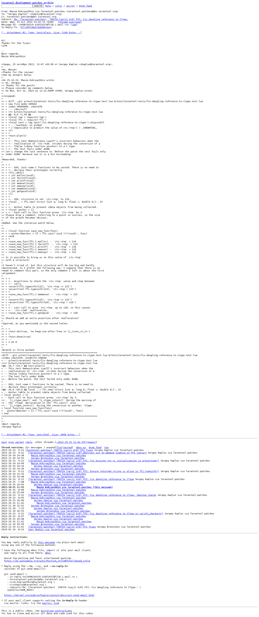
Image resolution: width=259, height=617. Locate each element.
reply (28, 442)
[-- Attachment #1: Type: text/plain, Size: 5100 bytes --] (41, 32)
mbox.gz (81, 447)
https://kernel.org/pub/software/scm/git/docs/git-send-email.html (49, 595)
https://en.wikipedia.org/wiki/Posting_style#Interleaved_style (47, 561)
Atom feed (85, 6)
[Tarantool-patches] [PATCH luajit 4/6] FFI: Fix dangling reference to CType (81, 479)
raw (74, 24)
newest (91, 442)
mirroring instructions (56, 610)
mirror (70, 6)
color (58, 6)
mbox (48, 553)
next (4, 442)
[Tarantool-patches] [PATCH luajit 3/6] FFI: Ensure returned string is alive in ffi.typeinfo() (93, 471)
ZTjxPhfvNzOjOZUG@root (36, 27)
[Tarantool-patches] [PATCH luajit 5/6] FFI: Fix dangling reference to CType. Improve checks (92, 495)
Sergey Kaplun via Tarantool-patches (58, 466)
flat (59, 447)
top (106, 447)
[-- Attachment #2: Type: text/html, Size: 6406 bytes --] (40, 434)
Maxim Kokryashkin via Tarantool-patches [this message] (75, 487)
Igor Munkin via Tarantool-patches (51, 529)
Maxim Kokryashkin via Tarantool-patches (58, 455)
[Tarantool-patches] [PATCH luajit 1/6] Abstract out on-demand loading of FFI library (87, 452)
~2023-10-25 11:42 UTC (71, 442)
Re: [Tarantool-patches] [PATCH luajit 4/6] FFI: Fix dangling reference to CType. (71, 19)
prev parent (16, 442)
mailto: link (50, 603)
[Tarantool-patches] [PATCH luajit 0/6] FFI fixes (59, 450)
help (48, 6)
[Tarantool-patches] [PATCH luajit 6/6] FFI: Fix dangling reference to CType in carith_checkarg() (96, 513)
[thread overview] (70, 22)
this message (46, 542)
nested (67, 447)
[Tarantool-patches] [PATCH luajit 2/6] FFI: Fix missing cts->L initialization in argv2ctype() (93, 460)
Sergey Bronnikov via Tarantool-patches (58, 458)
